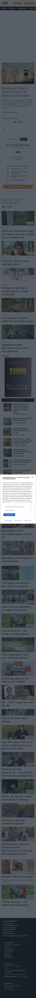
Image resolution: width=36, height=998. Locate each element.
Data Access (18, 520)
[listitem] (18, 507)
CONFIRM (9, 514)
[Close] (32, 477)
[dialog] (18, 499)
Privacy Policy (27, 520)
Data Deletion (8, 520)
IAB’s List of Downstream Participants (20, 502)
